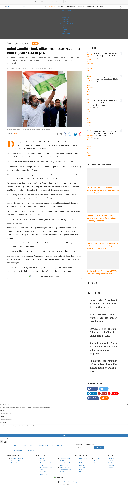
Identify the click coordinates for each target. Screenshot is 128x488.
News (17, 43)
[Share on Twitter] (70, 134)
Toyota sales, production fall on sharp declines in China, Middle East (103, 332)
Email (2, 416)
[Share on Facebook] (65, 134)
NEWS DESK (52, 7)
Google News (94, 398)
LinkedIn (93, 393)
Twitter (105, 389)
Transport (66, 33)
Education (66, 18)
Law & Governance (66, 23)
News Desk (97, 463)
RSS (105, 398)
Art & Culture (66, 12)
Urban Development (66, 35)
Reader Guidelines (16, 461)
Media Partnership (57, 2)
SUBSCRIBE (99, 447)
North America (64, 467)
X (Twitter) (111, 461)
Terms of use (63, 482)
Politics (66, 21)
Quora (104, 393)
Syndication (14, 463)
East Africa (43, 474)
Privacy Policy (72, 482)
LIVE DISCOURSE (71, 7)
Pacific (42, 458)
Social (66, 29)
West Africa (63, 461)
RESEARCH (61, 7)
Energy (66, 20)
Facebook (94, 389)
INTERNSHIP (18, 451)
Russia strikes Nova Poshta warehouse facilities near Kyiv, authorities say (104, 304)
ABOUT (23, 446)
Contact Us (68, 2)
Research (97, 461)
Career (37, 2)
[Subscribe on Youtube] (80, 134)
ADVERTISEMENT (42, 446)
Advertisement (45, 2)
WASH (66, 37)
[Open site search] (120, 7)
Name (2, 410)
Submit (64, 435)
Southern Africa (65, 458)
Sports (66, 31)
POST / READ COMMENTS (49, 276)
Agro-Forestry (66, 10)
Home (9, 43)
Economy (66, 16)
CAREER (31, 446)
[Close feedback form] (127, 404)
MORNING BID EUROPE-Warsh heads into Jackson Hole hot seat (103, 318)
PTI (8, 68)
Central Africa (44, 472)
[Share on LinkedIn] (75, 134)
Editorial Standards (17, 458)
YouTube (111, 463)
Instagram (111, 465)
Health (66, 25)
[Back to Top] (1, 441)
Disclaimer (54, 482)
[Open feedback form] (5, 442)
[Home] (45, 7)
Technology (66, 14)
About (30, 2)
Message (3, 422)
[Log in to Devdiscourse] (96, 1)
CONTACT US (29, 451)
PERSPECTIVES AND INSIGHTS (86, 7)
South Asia (43, 461)
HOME (16, 446)
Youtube (114, 393)
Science (66, 27)
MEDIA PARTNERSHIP (58, 446)
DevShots (97, 458)
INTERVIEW (100, 7)
